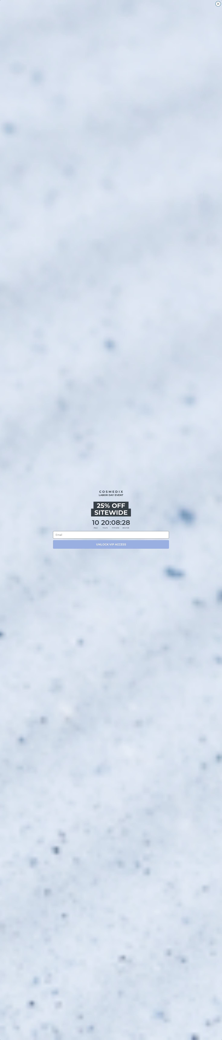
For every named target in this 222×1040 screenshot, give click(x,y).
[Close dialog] (218, 3)
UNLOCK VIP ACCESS (111, 544)
